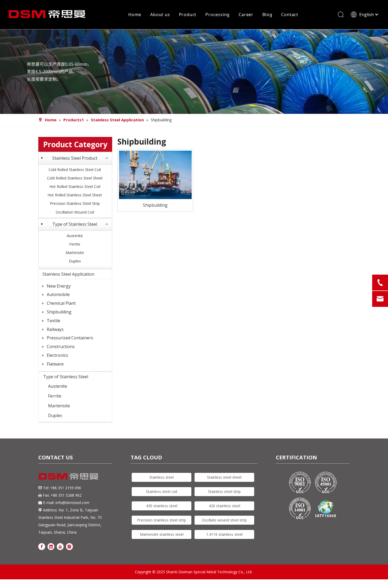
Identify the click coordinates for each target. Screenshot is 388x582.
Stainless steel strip (224, 491)
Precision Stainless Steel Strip (75, 203)
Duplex (75, 261)
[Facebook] (41, 546)
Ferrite (74, 244)
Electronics (57, 355)
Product (188, 14)
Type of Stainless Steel (74, 224)
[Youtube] (60, 546)
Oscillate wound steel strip (224, 520)
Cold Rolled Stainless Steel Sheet (75, 178)
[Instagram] (69, 546)
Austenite (75, 235)
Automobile (58, 294)
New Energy (59, 286)
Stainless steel (161, 477)
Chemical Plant (61, 303)
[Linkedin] (51, 546)
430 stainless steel (161, 505)
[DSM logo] (68, 476)
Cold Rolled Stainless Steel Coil (75, 169)
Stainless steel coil (161, 491)
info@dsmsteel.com (72, 502)
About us (160, 14)
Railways (55, 329)
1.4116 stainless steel (224, 534)
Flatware (55, 364)
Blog (267, 14)
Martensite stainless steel (161, 534)
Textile (53, 321)
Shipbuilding (59, 312)
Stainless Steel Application (68, 274)
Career (246, 14)
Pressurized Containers (70, 338)
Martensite (74, 252)
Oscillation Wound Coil (75, 212)
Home (134, 14)
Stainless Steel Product (74, 158)
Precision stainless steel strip (161, 520)
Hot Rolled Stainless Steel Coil (74, 186)
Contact (289, 14)
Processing (217, 14)
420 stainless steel (224, 505)
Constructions (61, 346)
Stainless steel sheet (224, 477)
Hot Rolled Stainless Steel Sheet (75, 194)
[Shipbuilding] (155, 174)
